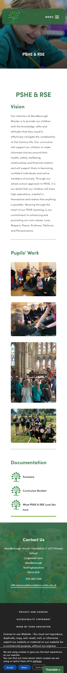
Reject (24, 667)
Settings (39, 667)
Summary (28, 478)
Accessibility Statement (34, 619)
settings (37, 661)
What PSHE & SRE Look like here (39, 507)
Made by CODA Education (38, 627)
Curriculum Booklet (34, 492)
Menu (49, 17)
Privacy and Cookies (33, 611)
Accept (10, 667)
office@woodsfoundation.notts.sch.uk (34, 585)
